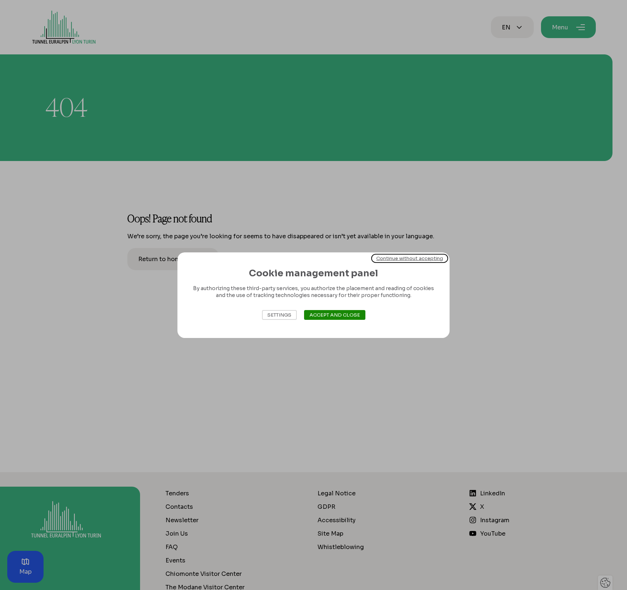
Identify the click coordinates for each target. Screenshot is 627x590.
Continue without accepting (409, 258)
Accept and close (335, 315)
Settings (279, 315)
